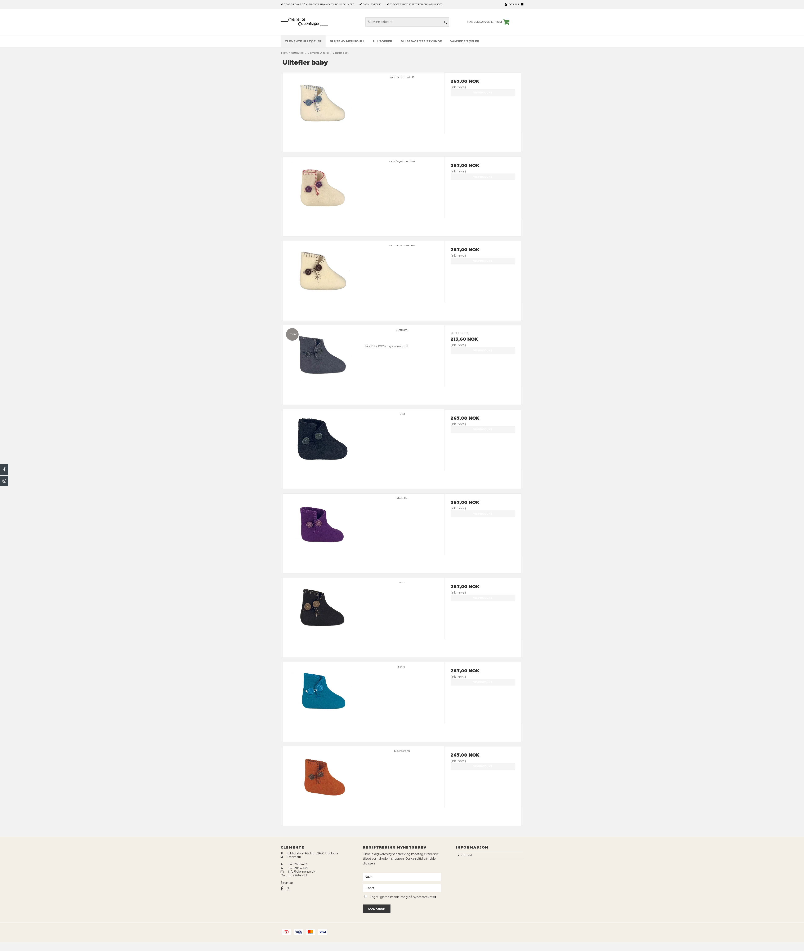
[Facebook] (4, 469)
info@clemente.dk (301, 871)
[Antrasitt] (321, 363)
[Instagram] (4, 481)
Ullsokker (382, 41)
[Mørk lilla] (321, 532)
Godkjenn (376, 909)
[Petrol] (321, 700)
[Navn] (402, 877)
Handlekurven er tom (484, 21)
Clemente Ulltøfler (303, 41)
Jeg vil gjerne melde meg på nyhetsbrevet (405, 896)
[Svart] (321, 447)
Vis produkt (482, 92)
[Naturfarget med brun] (321, 279)
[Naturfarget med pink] (321, 195)
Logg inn (513, 4)
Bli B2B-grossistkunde (421, 41)
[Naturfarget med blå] (321, 110)
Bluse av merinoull (347, 41)
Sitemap (287, 883)
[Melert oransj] (321, 784)
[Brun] (321, 616)
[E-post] (402, 888)
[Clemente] (304, 22)
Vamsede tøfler (464, 41)
